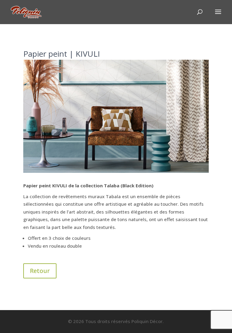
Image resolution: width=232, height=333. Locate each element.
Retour (40, 271)
